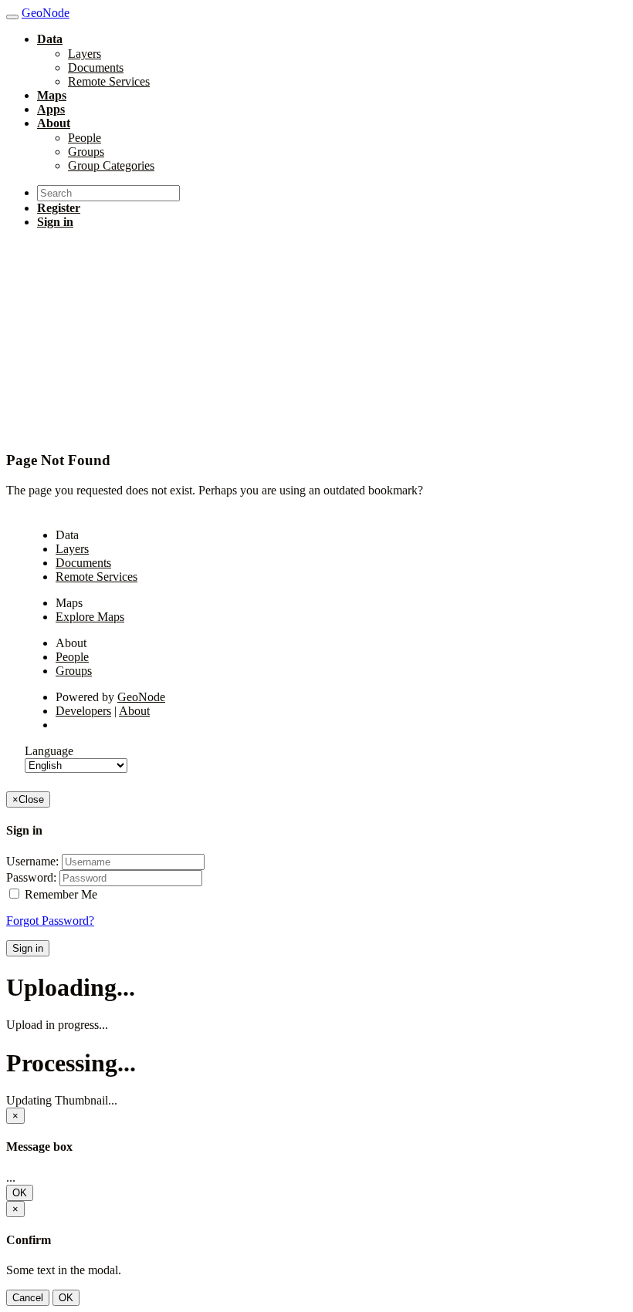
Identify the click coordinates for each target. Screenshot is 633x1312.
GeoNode (141, 696)
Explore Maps (90, 616)
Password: (31, 877)
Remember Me (59, 894)
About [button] (53, 123)
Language (49, 750)
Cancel (27, 1298)
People (84, 137)
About (134, 710)
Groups (86, 151)
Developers (83, 710)
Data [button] (50, 39)
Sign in (27, 948)
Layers (84, 53)
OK (19, 1193)
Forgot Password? (50, 920)
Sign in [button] (55, 221)
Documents (96, 67)
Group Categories (111, 165)
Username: (32, 861)
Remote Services (109, 81)
